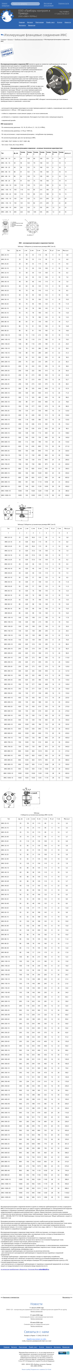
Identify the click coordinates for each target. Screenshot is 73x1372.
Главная (22, 22)
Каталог (30, 22)
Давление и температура (11, 1297)
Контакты (22, 25)
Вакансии (31, 25)
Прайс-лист (50, 22)
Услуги (59, 22)
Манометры (66, 1297)
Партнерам (40, 22)
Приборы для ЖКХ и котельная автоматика (29, 39)
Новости (68, 22)
